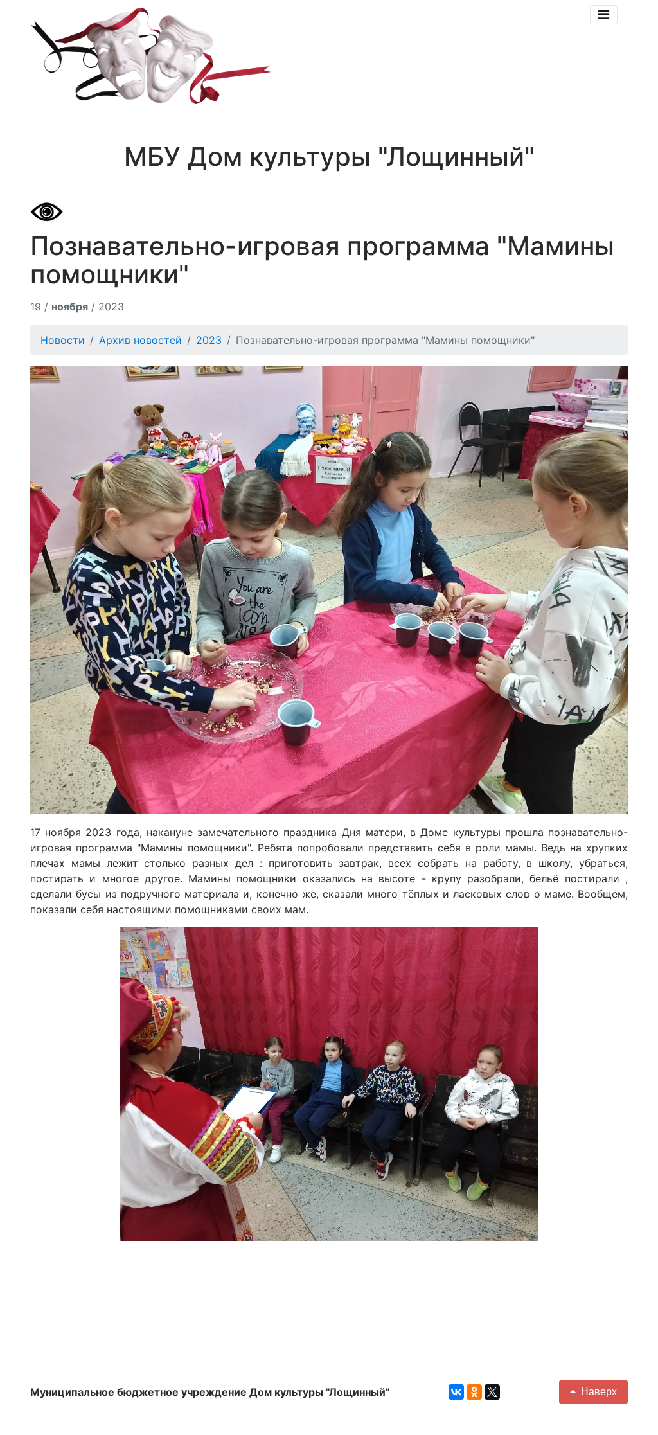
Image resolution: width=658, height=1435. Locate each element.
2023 (209, 340)
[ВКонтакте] (456, 1392)
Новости (62, 340)
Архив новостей (140, 340)
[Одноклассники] (474, 1392)
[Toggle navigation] (604, 14)
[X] (492, 1392)
